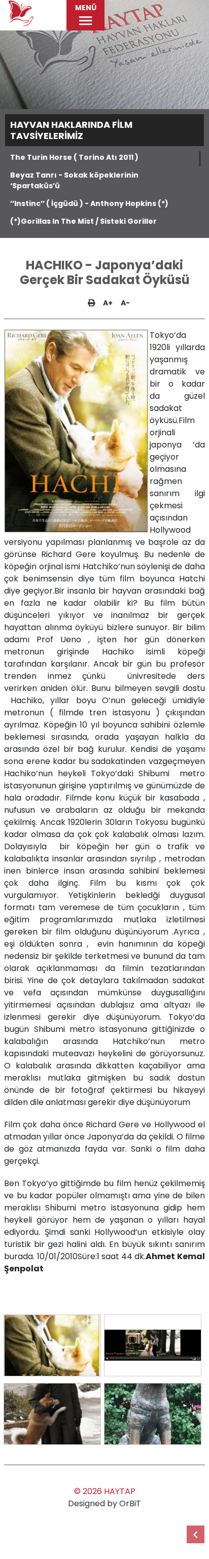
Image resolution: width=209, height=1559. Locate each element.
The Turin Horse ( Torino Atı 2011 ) (74, 157)
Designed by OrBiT (104, 1503)
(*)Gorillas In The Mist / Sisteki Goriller (83, 221)
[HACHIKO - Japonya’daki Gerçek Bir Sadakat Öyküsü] (52, 1345)
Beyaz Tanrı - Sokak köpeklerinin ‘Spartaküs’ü (74, 180)
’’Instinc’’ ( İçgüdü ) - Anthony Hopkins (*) (89, 203)
